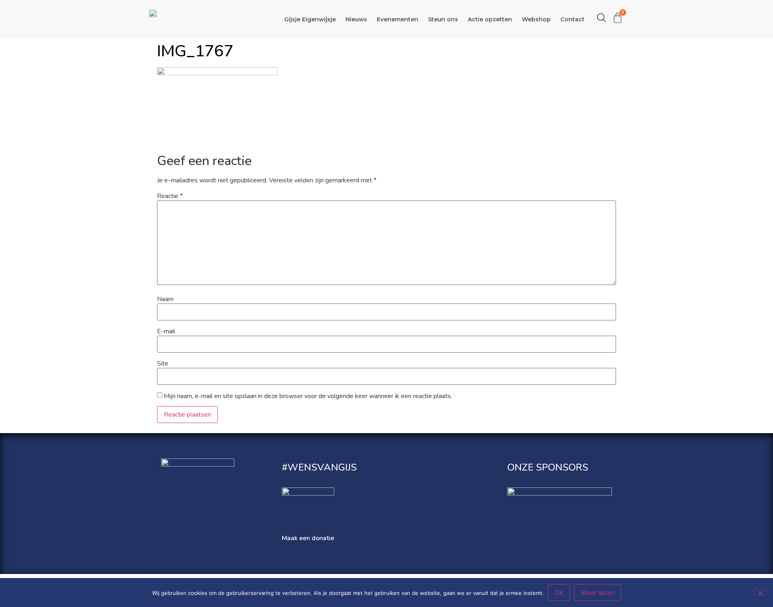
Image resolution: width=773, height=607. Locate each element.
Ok (559, 592)
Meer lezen (597, 592)
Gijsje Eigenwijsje (310, 19)
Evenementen (397, 19)
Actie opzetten (490, 19)
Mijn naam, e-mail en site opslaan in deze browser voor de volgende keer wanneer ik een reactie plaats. (308, 396)
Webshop (536, 19)
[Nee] (760, 592)
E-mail (166, 331)
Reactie (170, 196)
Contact (572, 19)
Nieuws (356, 19)
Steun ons (443, 19)
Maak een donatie (308, 538)
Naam (165, 299)
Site (162, 363)
